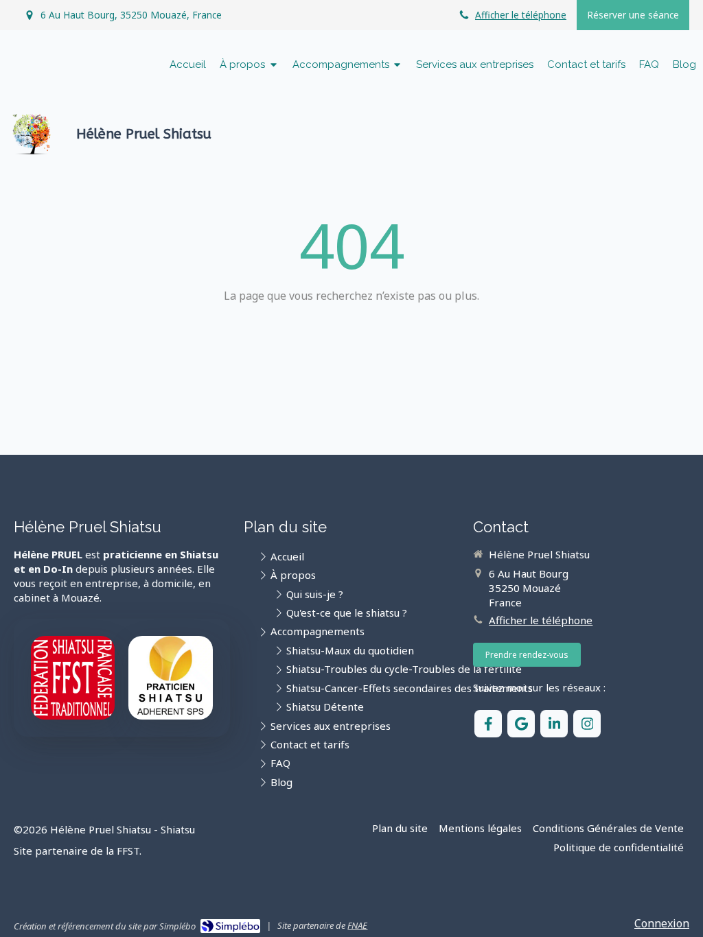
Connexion (661, 923)
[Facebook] (488, 723)
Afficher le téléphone (520, 14)
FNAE (357, 925)
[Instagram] (587, 723)
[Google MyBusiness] (521, 723)
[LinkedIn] (554, 723)
